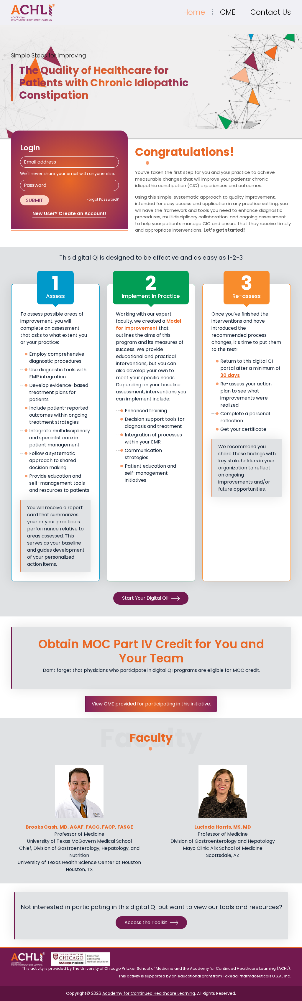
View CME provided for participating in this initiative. (151, 703)
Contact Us (270, 12)
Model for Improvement (148, 325)
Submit (34, 200)
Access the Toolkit (146, 922)
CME (227, 12)
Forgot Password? (103, 199)
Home (194, 12)
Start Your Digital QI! (146, 598)
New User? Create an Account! (69, 213)
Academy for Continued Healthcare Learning (148, 993)
